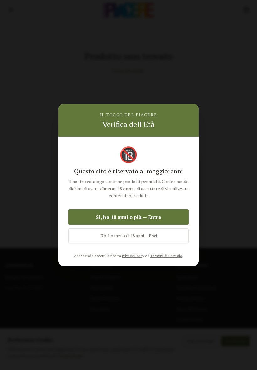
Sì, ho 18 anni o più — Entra (128, 217)
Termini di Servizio (166, 255)
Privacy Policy (133, 255)
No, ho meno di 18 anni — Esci (128, 236)
